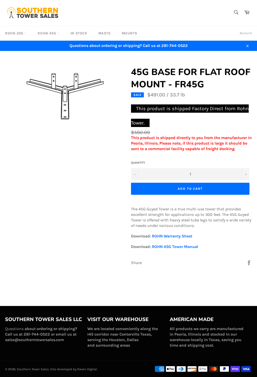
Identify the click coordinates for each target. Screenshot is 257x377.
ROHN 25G (14, 33)
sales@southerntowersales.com (34, 339)
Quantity (138, 162)
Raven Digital (87, 369)
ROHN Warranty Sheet (172, 236)
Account (246, 33)
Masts (104, 33)
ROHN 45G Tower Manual (175, 246)
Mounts (129, 33)
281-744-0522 (37, 334)
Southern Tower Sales (33, 369)
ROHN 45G (47, 33)
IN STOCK (79, 33)
